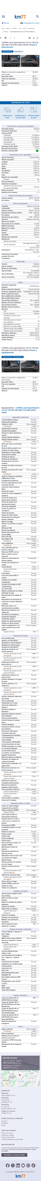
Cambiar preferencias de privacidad (12, 1139)
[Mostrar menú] (3, 16)
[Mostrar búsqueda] (37, 17)
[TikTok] (33, 1165)
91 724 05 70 (16, 1065)
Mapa (19, 1063)
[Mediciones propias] (14, 38)
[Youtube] (23, 1165)
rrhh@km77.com (6, 1113)
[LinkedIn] (18, 1165)
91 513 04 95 (14, 1068)
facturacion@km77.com (8, 1108)
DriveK (3, 1125)
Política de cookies (7, 1133)
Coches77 (4, 1121)
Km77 (20, 17)
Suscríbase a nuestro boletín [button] (14, 1155)
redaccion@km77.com (8, 1095)
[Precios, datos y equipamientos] (10, 38)
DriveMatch (4, 1123)
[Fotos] (5, 38)
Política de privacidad (8, 1137)
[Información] (0, 38)
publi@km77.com (6, 1102)
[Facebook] (8, 1165)
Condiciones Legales (7, 1135)
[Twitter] (13, 1165)
